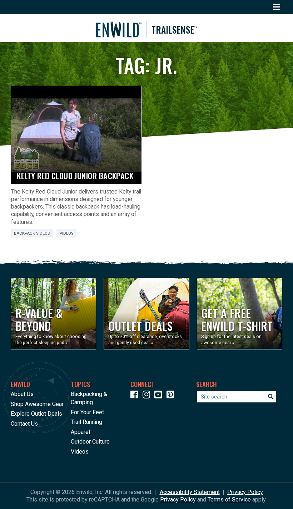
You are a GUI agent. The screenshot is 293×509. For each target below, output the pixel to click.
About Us (22, 394)
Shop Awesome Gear (37, 404)
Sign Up (156, 487)
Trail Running (86, 422)
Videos (66, 233)
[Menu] (276, 7)
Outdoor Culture (90, 441)
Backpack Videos (32, 233)
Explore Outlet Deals (36, 413)
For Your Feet (87, 412)
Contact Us (24, 423)
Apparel (80, 432)
